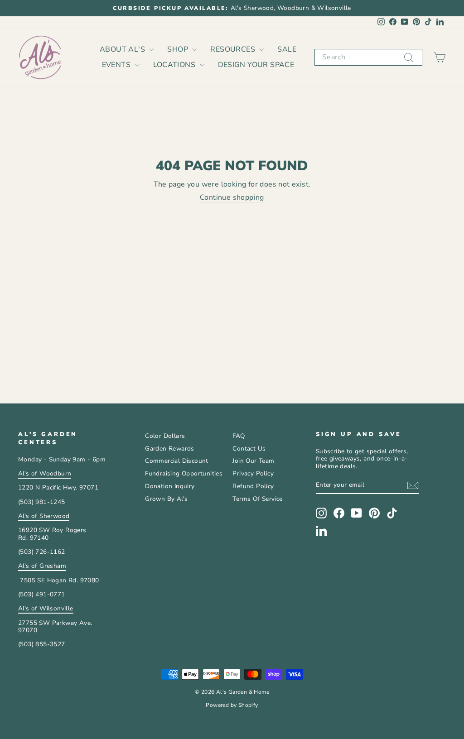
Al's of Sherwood (43, 516)
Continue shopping (232, 197)
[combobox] (368, 57)
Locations (175, 65)
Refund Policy (253, 486)
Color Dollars (165, 436)
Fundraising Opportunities (183, 473)
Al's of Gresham (42, 565)
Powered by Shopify (232, 705)
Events (117, 65)
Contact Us (249, 448)
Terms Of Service (257, 498)
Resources (233, 49)
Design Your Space (256, 65)
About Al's (123, 49)
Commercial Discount (176, 460)
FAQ (238, 436)
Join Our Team (253, 460)
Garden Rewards (169, 448)
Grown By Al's (166, 498)
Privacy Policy (253, 473)
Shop (178, 49)
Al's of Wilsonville (45, 608)
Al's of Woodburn (44, 473)
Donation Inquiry (169, 486)
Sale (286, 49)
